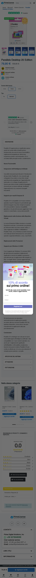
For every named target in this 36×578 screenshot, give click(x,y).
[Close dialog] (31, 265)
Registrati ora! (18, 306)
